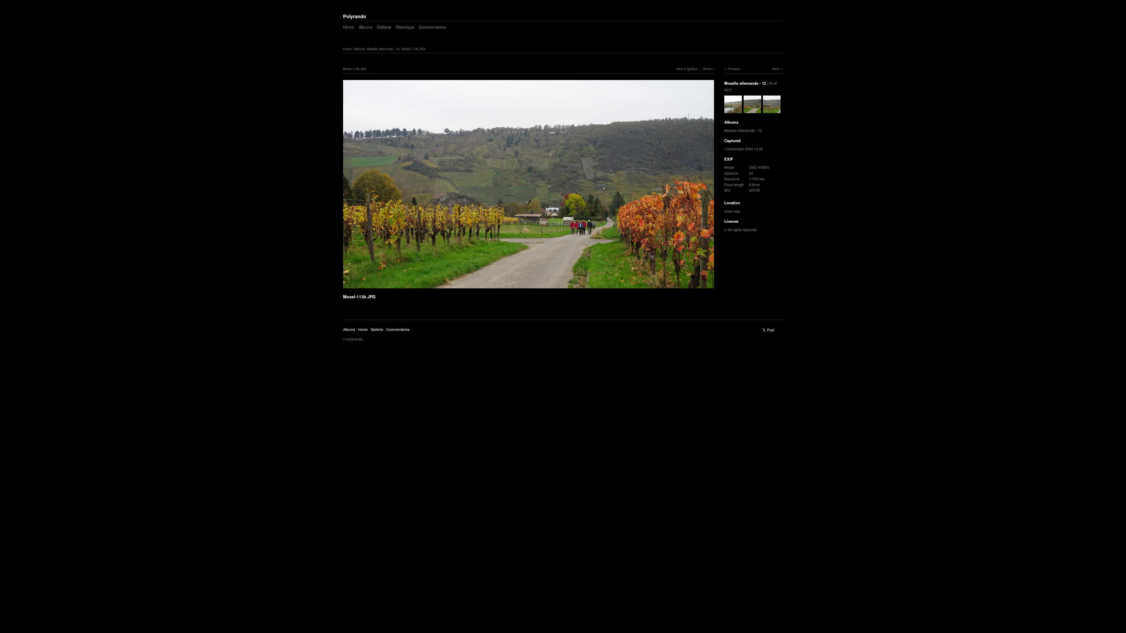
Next (775, 69)
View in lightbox (687, 69)
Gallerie (384, 27)
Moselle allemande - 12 (383, 49)
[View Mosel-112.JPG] (733, 110)
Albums (365, 27)
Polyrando (354, 16)
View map (732, 211)
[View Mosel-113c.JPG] (772, 110)
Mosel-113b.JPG (413, 49)
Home (348, 27)
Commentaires (432, 27)
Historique (405, 27)
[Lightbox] (528, 289)
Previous (734, 69)
